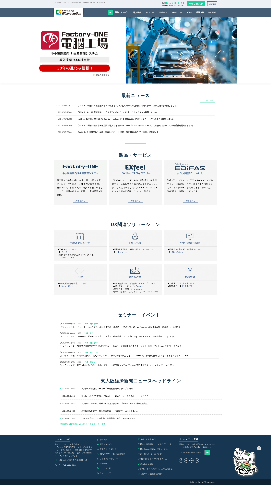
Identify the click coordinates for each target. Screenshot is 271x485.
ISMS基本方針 (105, 454)
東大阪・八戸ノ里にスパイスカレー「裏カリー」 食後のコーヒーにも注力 (114, 396)
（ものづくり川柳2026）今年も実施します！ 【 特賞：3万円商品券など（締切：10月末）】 (118, 132)
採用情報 (200, 12)
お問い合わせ (195, 3)
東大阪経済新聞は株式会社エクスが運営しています (82, 423)
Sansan (139, 286)
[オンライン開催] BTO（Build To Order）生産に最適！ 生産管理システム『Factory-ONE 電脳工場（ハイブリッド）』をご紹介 (117, 365)
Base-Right (67, 286)
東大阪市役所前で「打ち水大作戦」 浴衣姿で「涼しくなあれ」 (110, 411)
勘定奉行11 (188, 286)
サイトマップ (105, 473)
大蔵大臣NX (188, 283)
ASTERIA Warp (150, 291)
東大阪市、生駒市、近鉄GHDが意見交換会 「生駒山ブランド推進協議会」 (115, 403)
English (212, 3)
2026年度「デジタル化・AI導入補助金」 (157, 469)
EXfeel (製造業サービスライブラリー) (155, 444)
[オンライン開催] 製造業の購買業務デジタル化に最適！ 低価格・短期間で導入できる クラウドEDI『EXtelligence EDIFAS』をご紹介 (120, 346)
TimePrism (177, 252)
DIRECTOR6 (68, 257)
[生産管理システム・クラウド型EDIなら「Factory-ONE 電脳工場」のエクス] (68, 12)
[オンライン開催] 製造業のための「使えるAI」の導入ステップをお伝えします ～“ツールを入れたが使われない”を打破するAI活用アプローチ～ (125, 356)
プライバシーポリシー (109, 459)
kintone (138, 289)
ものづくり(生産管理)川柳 (151, 474)
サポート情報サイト (148, 439)
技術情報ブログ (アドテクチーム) (154, 459)
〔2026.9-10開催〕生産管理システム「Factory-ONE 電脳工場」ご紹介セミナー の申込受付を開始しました (125, 119)
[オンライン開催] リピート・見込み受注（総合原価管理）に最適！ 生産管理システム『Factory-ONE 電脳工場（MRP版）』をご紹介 (120, 327)
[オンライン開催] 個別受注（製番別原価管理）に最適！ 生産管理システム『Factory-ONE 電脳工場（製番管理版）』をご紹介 (117, 336)
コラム (189, 12)
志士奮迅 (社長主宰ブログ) (151, 454)
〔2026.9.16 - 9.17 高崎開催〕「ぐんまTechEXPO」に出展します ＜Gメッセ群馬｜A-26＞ (117, 112)
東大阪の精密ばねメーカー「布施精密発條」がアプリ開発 (107, 388)
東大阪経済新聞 (146, 464)
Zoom (152, 283)
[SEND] (207, 452)
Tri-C (64, 252)
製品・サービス (122, 12)
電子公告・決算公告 (108, 449)
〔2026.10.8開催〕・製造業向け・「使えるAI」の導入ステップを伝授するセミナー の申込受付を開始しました (127, 105)
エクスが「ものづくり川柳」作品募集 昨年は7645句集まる (108, 418)
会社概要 (103, 439)
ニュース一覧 (208, 100)
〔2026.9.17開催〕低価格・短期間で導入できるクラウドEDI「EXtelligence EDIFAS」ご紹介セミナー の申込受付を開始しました (135, 125)
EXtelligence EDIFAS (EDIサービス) (154, 449)
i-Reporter (122, 252)
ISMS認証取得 (119, 454)
